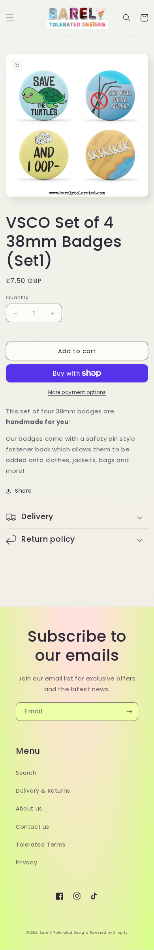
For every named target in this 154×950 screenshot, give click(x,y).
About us (29, 808)
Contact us (32, 827)
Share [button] (23, 491)
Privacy (26, 862)
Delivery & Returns (43, 791)
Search (26, 773)
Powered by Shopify (109, 932)
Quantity (17, 297)
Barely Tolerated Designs (63, 932)
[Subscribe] (129, 711)
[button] (10, 18)
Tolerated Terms (41, 845)
